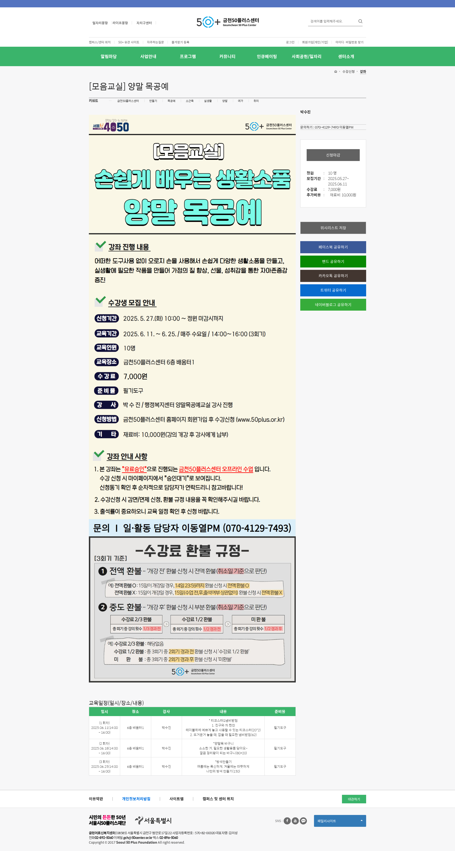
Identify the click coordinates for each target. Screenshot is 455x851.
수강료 (315, 189)
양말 (225, 100)
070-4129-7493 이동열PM (334, 127)
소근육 (190, 100)
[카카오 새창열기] (303, 820)
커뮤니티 (227, 56)
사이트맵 (176, 799)
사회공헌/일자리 (307, 56)
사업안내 (148, 56)
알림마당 (109, 56)
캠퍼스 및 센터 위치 (218, 799)
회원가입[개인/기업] (315, 42)
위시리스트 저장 (333, 228)
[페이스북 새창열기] (287, 820)
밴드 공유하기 (333, 261)
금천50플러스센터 (128, 100)
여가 (240, 100)
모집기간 (315, 178)
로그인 (290, 42)
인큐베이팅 (267, 56)
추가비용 (315, 195)
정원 (315, 173)
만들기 (153, 100)
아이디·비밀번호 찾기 (350, 42)
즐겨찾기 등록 (180, 42)
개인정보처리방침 (136, 799)
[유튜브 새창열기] (295, 820)
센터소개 (346, 56)
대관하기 (354, 799)
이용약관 (96, 799)
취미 (256, 100)
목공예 (171, 100)
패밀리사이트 (335, 822)
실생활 (208, 100)
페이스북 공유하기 (333, 247)
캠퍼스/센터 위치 (100, 42)
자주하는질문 (155, 42)
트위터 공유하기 (333, 290)
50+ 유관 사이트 (128, 42)
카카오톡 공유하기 (333, 276)
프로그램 (188, 56)
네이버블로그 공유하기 (333, 305)
